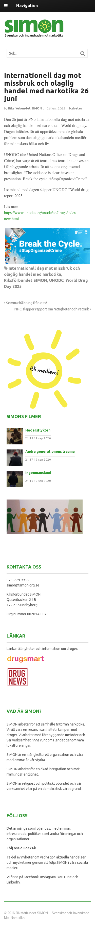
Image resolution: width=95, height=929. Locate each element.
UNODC (56, 280)
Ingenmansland (38, 473)
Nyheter (75, 108)
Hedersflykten (37, 430)
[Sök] (82, 53)
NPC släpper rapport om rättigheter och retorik (52, 309)
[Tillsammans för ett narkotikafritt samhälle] (34, 34)
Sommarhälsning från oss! (26, 303)
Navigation (27, 5)
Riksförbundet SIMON (25, 108)
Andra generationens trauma (50, 451)
